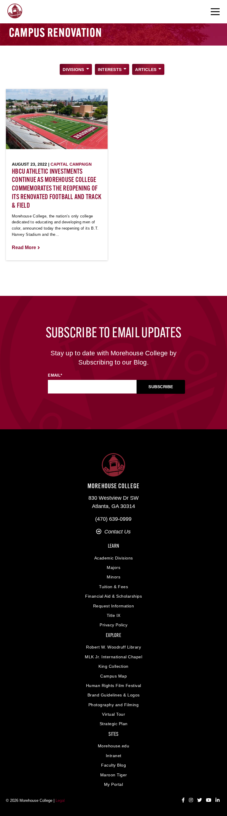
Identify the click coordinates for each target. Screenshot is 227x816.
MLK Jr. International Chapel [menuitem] (113, 656)
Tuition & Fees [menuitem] (113, 586)
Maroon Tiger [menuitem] (113, 775)
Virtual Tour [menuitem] (113, 714)
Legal (60, 800)
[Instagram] (191, 800)
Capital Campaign (71, 164)
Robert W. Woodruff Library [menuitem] (113, 647)
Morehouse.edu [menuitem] (113, 746)
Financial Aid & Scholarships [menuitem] (113, 596)
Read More (24, 247)
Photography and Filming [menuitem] (113, 704)
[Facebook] (183, 800)
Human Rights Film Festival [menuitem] (113, 685)
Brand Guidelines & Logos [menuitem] (113, 695)
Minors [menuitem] (113, 577)
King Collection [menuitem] (113, 666)
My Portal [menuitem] (113, 784)
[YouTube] (208, 800)
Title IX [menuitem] (114, 615)
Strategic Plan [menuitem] (114, 723)
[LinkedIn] (217, 800)
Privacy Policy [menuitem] (113, 625)
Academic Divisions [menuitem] (113, 558)
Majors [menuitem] (113, 567)
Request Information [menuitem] (113, 606)
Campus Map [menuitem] (113, 676)
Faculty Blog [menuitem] (113, 765)
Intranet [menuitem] (113, 755)
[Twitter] (199, 800)
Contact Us (117, 532)
